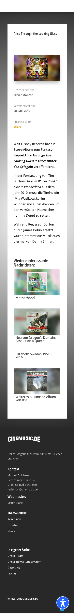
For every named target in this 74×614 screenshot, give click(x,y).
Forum (11, 574)
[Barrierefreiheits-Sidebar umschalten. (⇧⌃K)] (62, 602)
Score (17, 127)
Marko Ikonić (15, 503)
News (11, 531)
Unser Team (15, 556)
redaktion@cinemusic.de (22, 489)
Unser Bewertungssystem (24, 562)
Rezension (14, 519)
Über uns (13, 568)
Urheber (13, 525)
